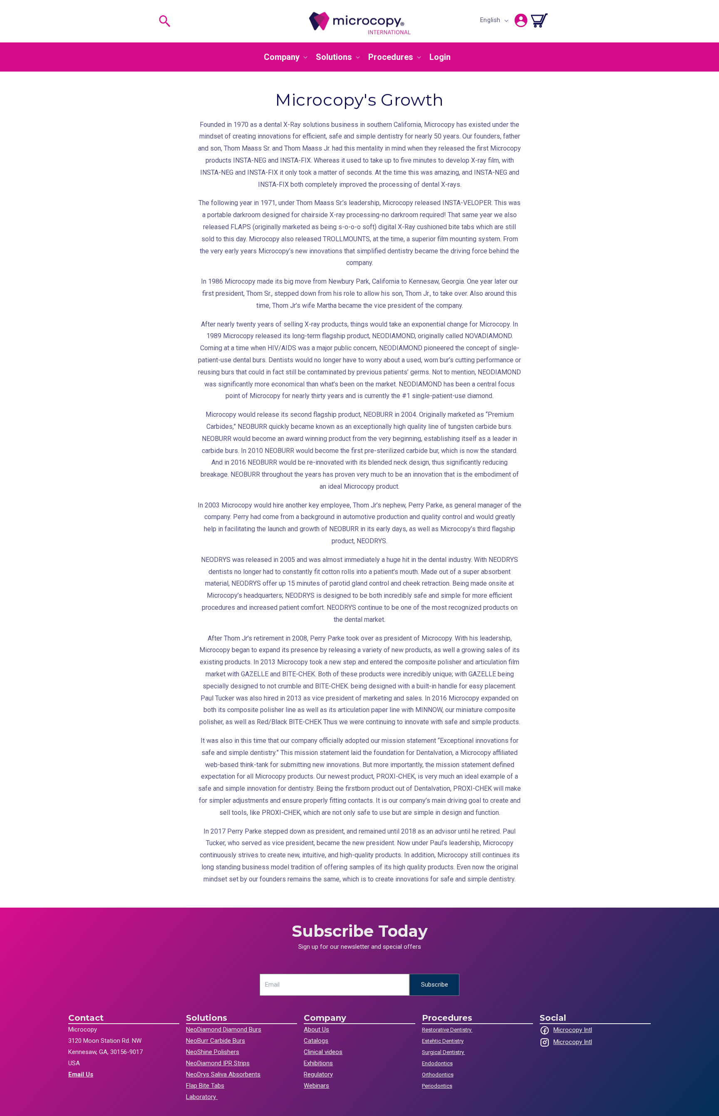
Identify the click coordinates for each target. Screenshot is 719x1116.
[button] (165, 21)
